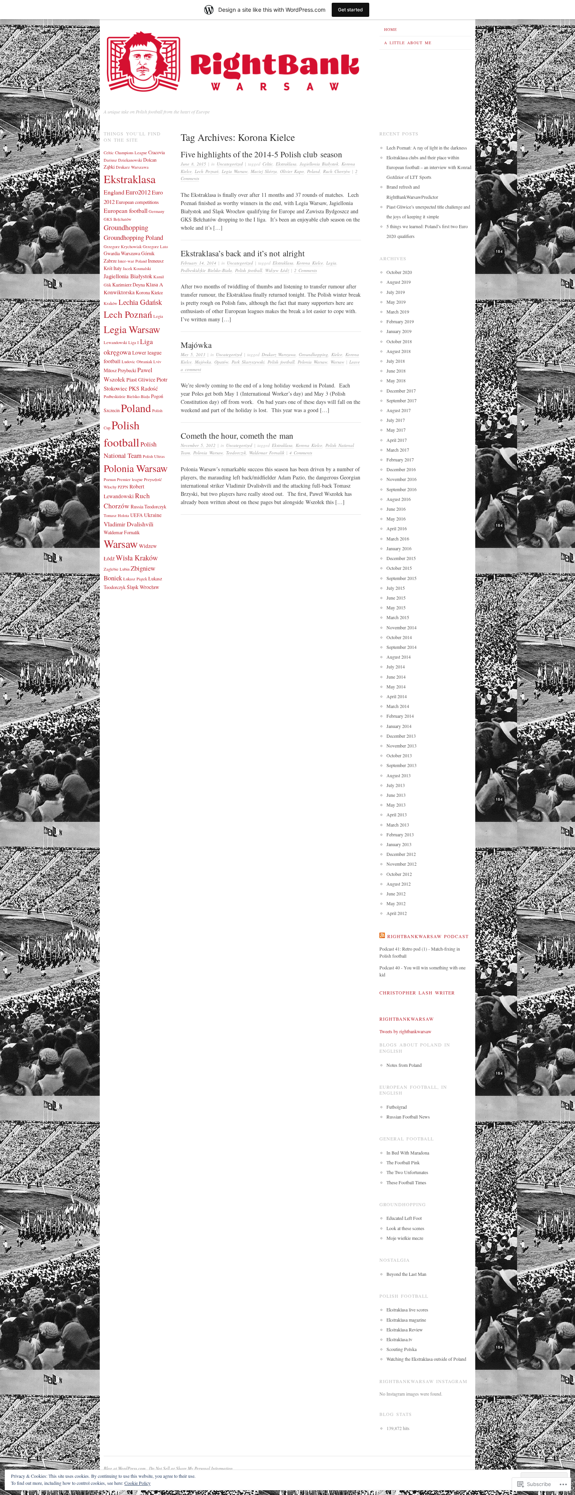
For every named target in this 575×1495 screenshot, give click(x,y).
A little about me (407, 42)
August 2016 (398, 499)
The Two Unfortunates (407, 1172)
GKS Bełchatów (117, 219)
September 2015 (401, 578)
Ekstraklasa (286, 164)
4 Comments (300, 453)
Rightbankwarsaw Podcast (428, 936)
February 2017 (400, 459)
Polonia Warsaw (312, 362)
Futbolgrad (396, 1107)
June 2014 (396, 677)
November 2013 (401, 745)
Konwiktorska (119, 292)
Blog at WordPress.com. (125, 1468)
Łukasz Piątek (135, 579)
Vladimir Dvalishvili (128, 524)
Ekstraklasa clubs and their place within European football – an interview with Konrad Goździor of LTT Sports (428, 167)
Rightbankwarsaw (406, 1019)
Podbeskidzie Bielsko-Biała (127, 396)
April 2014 (396, 696)
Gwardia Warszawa (122, 253)
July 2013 (395, 785)
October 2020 (399, 272)
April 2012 (396, 913)
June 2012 (396, 893)
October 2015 (399, 568)
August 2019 (398, 282)
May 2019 (396, 302)
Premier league (130, 479)
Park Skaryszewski (248, 362)
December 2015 (401, 558)
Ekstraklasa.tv (399, 1339)
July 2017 (395, 420)
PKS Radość (143, 388)
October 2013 (399, 755)
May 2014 (396, 686)
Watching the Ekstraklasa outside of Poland (426, 1359)
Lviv (157, 361)
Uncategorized (230, 164)
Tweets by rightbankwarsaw (405, 1031)
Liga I (133, 342)
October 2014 (399, 637)
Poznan (110, 479)
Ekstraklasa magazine (406, 1320)
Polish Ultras (154, 456)
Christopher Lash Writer (417, 992)
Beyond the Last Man (406, 1274)
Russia (137, 506)
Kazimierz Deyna (128, 284)
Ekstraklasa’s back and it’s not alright (243, 253)
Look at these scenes (405, 1228)
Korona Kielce (309, 263)
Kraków (110, 303)
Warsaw (337, 362)
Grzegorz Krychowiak (123, 246)
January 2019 (398, 331)
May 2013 (396, 805)
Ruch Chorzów (336, 171)
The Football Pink (403, 1162)
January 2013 (398, 844)
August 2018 (398, 351)
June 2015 (396, 597)
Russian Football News (408, 1116)
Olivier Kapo (292, 171)
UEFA (136, 515)
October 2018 (399, 341)
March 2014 (397, 706)
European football (125, 210)
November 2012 (401, 864)
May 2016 (396, 518)
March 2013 (397, 824)
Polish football (248, 270)
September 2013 (401, 765)
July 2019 (395, 292)
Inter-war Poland (132, 261)
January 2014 (398, 726)
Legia (331, 263)
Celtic (267, 164)
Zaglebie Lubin (116, 569)
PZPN (123, 487)
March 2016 (397, 538)
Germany (156, 211)
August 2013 (398, 775)
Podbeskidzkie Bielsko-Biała (206, 270)
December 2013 (401, 736)
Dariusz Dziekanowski (123, 160)
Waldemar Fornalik (266, 453)
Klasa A (154, 284)
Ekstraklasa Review (404, 1329)
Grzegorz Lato (155, 246)
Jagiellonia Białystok (319, 164)
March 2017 (397, 450)
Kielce (336, 354)
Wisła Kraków (137, 557)
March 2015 (397, 617)
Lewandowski (115, 342)
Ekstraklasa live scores (407, 1309)
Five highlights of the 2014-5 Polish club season (261, 154)
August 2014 (398, 657)
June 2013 (396, 795)
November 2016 (401, 479)
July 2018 (395, 361)
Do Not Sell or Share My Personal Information (191, 1468)
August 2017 (398, 410)
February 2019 (400, 321)
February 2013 (400, 834)
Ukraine (153, 515)
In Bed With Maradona (407, 1152)
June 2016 (396, 509)
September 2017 (401, 400)
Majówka (196, 344)
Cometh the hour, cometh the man (237, 435)
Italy (117, 268)
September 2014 (401, 647)
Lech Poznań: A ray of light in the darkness (426, 147)
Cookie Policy (137, 1483)
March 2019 (397, 311)
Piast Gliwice (140, 379)
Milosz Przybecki (120, 370)
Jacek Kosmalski (137, 268)
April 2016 (396, 528)
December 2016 (401, 469)
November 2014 (401, 627)
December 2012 (401, 854)
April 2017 (396, 440)
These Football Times (406, 1182)
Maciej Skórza (264, 171)
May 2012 (396, 903)
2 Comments (305, 270)
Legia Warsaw (235, 171)
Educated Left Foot (404, 1218)
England (114, 192)
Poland (313, 171)
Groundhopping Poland (133, 237)
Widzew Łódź (277, 270)
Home (390, 29)
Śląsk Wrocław (143, 587)
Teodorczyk (236, 453)
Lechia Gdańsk (140, 302)
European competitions (137, 202)
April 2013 (396, 814)
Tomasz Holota (116, 515)
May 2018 (396, 380)
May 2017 (396, 430)
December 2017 (401, 390)
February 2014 (400, 716)
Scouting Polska (401, 1349)
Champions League (131, 152)
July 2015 (395, 588)
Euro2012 (138, 191)
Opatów (221, 362)
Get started (350, 10)
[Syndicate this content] (382, 936)
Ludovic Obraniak (137, 361)
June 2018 (396, 370)
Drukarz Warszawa (279, 354)
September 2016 (401, 489)
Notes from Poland (404, 1065)
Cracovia (156, 152)
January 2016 (398, 548)
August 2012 (398, 884)
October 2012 (399, 874)
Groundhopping (313, 354)
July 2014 (395, 666)
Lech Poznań (207, 171)
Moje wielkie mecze (404, 1238)
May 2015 (396, 607)
